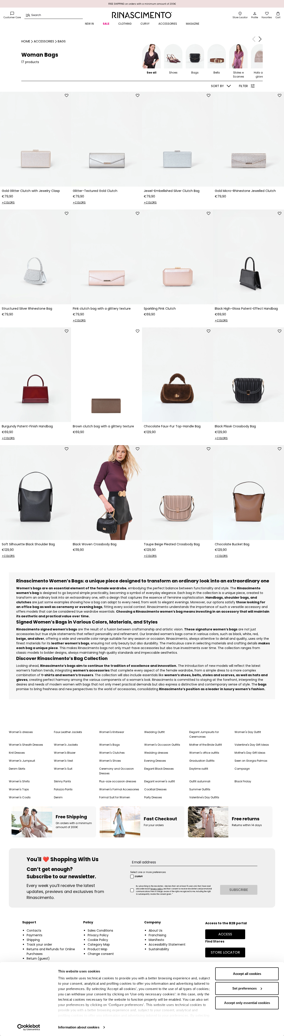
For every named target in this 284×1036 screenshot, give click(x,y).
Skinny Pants (62, 781)
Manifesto (156, 940)
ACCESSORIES (167, 24)
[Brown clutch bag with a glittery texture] (106, 374)
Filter (243, 86)
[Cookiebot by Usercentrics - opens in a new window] (28, 1027)
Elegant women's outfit (159, 781)
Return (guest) (38, 958)
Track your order (39, 944)
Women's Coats (20, 797)
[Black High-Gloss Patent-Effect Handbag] (248, 256)
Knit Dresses (17, 753)
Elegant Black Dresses (159, 769)
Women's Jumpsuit (22, 761)
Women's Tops (19, 789)
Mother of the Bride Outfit (205, 745)
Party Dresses (153, 797)
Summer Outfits (199, 789)
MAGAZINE (192, 24)
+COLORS (8, 202)
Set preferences (244, 988)
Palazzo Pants (63, 789)
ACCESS (225, 934)
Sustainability (159, 949)
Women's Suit (63, 769)
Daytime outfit (198, 769)
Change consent (101, 954)
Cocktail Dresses (155, 789)
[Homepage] (142, 15)
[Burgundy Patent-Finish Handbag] (35, 374)
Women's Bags (109, 745)
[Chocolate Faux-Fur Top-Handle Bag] (177, 374)
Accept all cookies (247, 974)
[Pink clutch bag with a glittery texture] (106, 256)
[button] (260, 39)
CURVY (145, 24)
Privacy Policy (98, 935)
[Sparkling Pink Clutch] (177, 256)
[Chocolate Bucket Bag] (248, 492)
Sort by (217, 86)
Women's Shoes (110, 761)
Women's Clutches (112, 753)
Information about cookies (78, 1027)
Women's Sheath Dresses (26, 745)
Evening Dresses (155, 761)
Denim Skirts (17, 769)
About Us (155, 930)
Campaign (242, 769)
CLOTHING (125, 24)
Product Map (97, 949)
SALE (106, 24)
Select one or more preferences (148, 872)
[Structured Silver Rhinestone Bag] (35, 256)
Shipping (33, 940)
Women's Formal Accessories (119, 789)
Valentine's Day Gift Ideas (252, 745)
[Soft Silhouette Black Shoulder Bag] (35, 492)
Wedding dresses (156, 753)
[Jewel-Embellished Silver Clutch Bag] (177, 139)
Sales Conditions (100, 930)
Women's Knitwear (111, 732)
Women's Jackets (66, 745)
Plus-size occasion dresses (117, 781)
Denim (58, 797)
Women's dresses (21, 732)
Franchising (157, 935)
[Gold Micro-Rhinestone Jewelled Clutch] (248, 139)
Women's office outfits (204, 753)
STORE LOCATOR (225, 952)
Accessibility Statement (167, 944)
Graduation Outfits (202, 761)
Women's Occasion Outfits (162, 745)
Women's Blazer (64, 753)
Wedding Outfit (154, 732)
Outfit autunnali (199, 781)
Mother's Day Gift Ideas (250, 753)
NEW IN (89, 24)
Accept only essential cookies (247, 1003)
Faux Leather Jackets (68, 732)
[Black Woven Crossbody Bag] (106, 492)
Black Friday (243, 781)
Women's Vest (63, 761)
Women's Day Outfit (248, 732)
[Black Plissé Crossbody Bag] (248, 374)
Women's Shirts (19, 781)
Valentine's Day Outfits (204, 797)
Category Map (99, 944)
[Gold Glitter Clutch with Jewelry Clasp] (35, 139)
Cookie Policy (98, 940)
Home (25, 41)
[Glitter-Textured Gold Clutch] (106, 139)
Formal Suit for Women (114, 797)
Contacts (34, 930)
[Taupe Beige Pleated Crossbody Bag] (177, 492)
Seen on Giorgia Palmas (251, 761)
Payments (34, 935)
